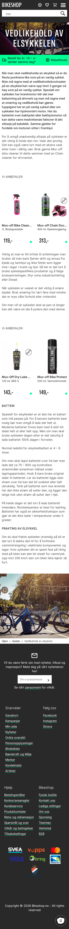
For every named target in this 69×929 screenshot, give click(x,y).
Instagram (50, 721)
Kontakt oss (47, 800)
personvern (33, 687)
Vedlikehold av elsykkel (38, 641)
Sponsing (45, 817)
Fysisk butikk (48, 795)
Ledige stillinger (50, 806)
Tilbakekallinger (15, 834)
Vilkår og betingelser (18, 828)
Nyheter (10, 732)
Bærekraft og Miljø (18, 754)
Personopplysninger (19, 743)
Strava (47, 726)
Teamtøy (45, 822)
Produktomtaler (15, 811)
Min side (11, 726)
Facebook (50, 715)
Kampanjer (12, 721)
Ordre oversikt (15, 737)
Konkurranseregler (16, 800)
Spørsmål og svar (16, 822)
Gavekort (11, 715)
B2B (41, 834)
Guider (16, 641)
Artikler (10, 771)
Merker (10, 760)
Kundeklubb (13, 765)
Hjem (5, 641)
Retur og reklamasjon (19, 817)
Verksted (45, 828)
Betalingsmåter (14, 795)
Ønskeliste (12, 748)
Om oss (44, 811)
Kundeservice (13, 806)
